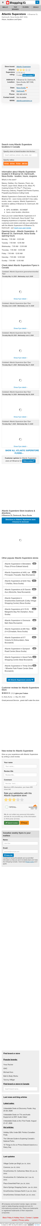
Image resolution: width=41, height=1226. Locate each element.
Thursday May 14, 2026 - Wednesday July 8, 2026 (17, 276)
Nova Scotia (21, 87)
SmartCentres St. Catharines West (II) (20, 1172)
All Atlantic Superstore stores (19, 680)
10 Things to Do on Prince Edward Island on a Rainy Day (20, 1146)
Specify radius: (8, 160)
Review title (8, 771)
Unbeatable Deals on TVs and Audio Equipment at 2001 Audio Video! (16, 1115)
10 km (6, 163)
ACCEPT (30, 1225)
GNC (5, 1068)
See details (37, 1225)
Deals (35, 7)
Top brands (15, 8)
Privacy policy (29, 862)
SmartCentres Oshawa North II (19, 1191)
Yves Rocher (8, 1064)
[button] (20, 540)
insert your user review (22, 228)
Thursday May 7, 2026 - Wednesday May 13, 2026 (17, 424)
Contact (29, 1217)
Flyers (26, 7)
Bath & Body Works (10, 1076)
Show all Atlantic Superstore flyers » (22, 451)
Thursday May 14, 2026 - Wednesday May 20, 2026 (18, 394)
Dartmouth (21, 91)
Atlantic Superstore (24, 66)
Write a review (28, 75)
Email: (5, 848)
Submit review (12, 823)
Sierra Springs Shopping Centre (20, 1187)
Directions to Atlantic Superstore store (21, 520)
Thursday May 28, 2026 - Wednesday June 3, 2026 (18, 335)
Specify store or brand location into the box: (19, 151)
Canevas (11, 1167)
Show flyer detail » (20, 299)
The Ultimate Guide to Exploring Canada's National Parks (19, 1139)
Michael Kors (8, 1072)
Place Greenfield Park (16, 1183)
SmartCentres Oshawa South (19, 1194)
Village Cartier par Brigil (17, 1163)
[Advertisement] (20, 42)
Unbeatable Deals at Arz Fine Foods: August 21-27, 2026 (19, 1122)
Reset (25, 823)
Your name (8, 762)
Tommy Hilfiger (9, 1079)
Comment (8, 780)
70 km (18, 163)
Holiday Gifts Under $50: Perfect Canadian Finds (19, 1133)
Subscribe (9, 855)
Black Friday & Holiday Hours (13, 1217)
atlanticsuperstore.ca (24, 100)
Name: (5, 840)
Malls (5, 7)
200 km (24, 163)
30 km (12, 163)
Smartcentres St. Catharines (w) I (18, 1178)
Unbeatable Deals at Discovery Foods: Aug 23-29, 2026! (19, 1109)
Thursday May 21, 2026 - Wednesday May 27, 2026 (18, 365)
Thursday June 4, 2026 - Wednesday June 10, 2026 (18, 306)
